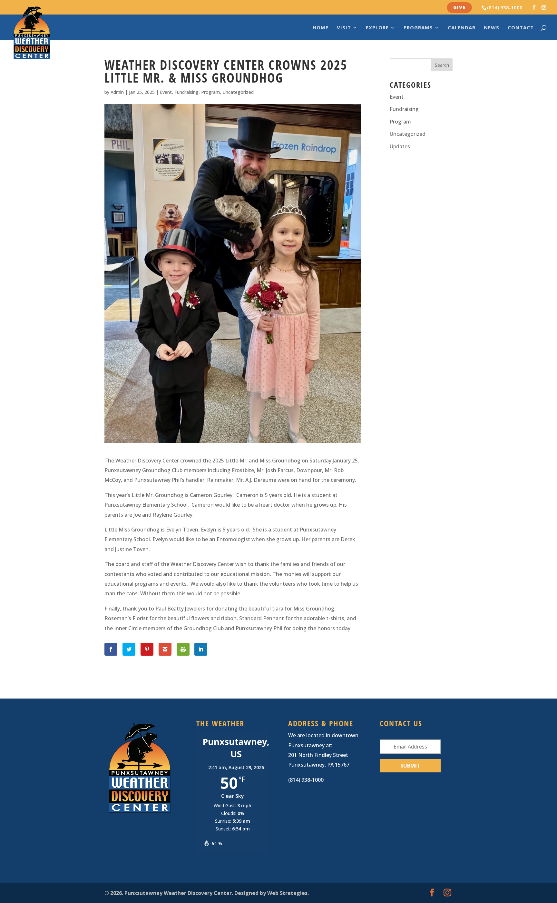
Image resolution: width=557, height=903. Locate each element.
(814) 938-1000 (505, 7)
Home (320, 28)
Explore (377, 28)
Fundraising (186, 92)
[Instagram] (544, 7)
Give (459, 7)
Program (210, 92)
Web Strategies (287, 893)
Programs (418, 28)
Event (166, 92)
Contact (521, 28)
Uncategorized (238, 92)
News (491, 28)
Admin (117, 92)
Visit (344, 28)
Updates (400, 146)
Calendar (461, 28)
